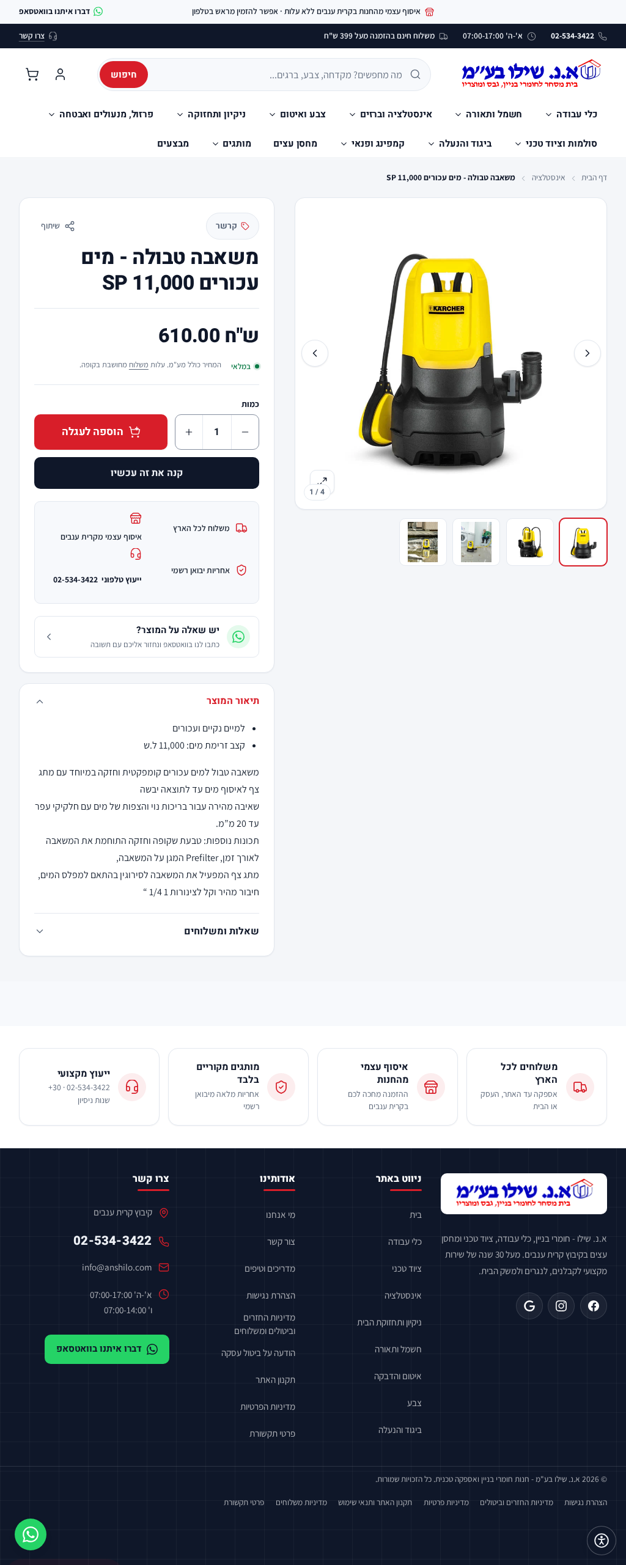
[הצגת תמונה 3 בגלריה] (476, 542)
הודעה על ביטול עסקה (258, 1352)
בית (416, 1214)
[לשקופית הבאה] (314, 353)
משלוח (139, 364)
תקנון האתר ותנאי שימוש (375, 1502)
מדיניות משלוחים (301, 1502)
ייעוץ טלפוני (97, 579)
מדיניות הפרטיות (267, 1406)
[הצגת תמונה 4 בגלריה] (423, 542)
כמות (250, 403)
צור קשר (281, 1241)
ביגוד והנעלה (400, 1429)
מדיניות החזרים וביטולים (516, 1502)
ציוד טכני (407, 1268)
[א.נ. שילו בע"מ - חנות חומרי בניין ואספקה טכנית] (524, 1193)
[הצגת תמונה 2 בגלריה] (530, 542)
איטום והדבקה (398, 1375)
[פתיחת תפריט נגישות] (601, 1540)
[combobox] (279, 74)
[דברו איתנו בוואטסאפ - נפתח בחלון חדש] (30, 1534)
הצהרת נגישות (270, 1295)
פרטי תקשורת (272, 1433)
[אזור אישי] (59, 74)
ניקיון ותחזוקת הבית (389, 1322)
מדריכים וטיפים (270, 1268)
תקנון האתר (275, 1379)
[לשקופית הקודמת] (587, 353)
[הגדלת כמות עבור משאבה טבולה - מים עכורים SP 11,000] (188, 432)
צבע (414, 1402)
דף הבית (594, 177)
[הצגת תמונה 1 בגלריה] (583, 542)
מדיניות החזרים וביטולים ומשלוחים (264, 1323)
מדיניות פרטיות (446, 1502)
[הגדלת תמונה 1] (450, 353)
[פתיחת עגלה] (32, 74)
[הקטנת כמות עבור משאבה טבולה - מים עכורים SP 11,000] (245, 432)
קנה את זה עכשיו (147, 473)
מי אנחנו (280, 1214)
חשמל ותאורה (398, 1349)
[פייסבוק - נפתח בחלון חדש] (593, 1305)
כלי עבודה (405, 1241)
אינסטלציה (548, 177)
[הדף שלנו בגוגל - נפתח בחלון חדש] (529, 1305)
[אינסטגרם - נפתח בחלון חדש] (561, 1305)
